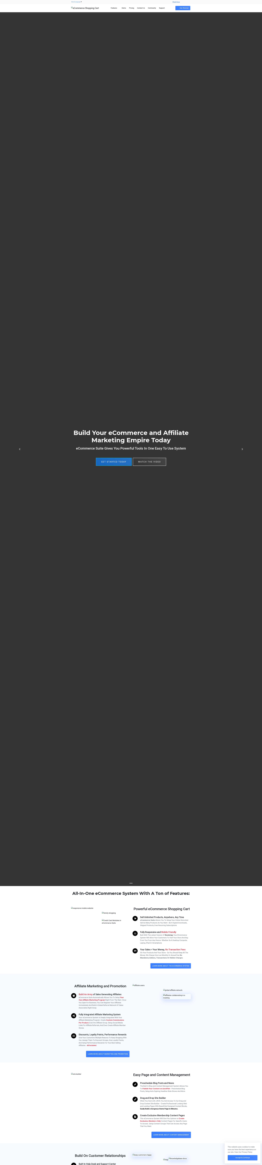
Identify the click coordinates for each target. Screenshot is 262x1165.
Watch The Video (149, 462)
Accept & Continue (242, 1158)
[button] (19, 449)
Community (152, 8)
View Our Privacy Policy (243, 1152)
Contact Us (141, 8)
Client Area (176, 2)
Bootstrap (169, 935)
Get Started (184, 8)
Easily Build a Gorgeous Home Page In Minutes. (159, 1109)
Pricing (131, 8)
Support (162, 8)
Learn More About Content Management (171, 1135)
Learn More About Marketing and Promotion (108, 1054)
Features (114, 8)
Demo (124, 8)
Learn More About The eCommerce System (170, 966)
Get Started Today (113, 462)
